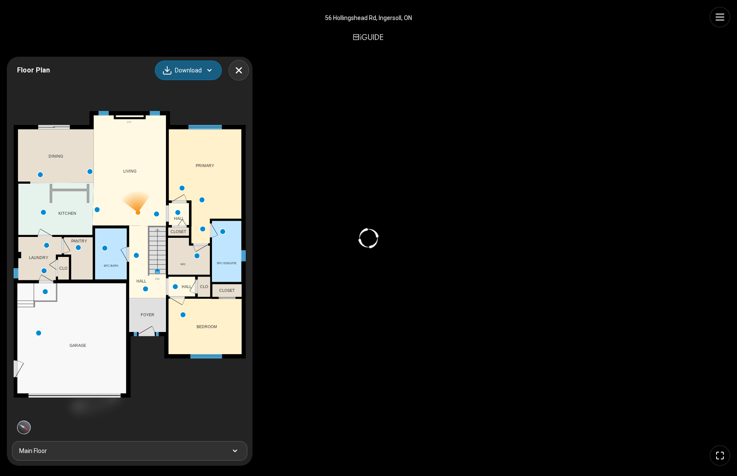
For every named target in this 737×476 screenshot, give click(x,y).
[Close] (239, 70)
